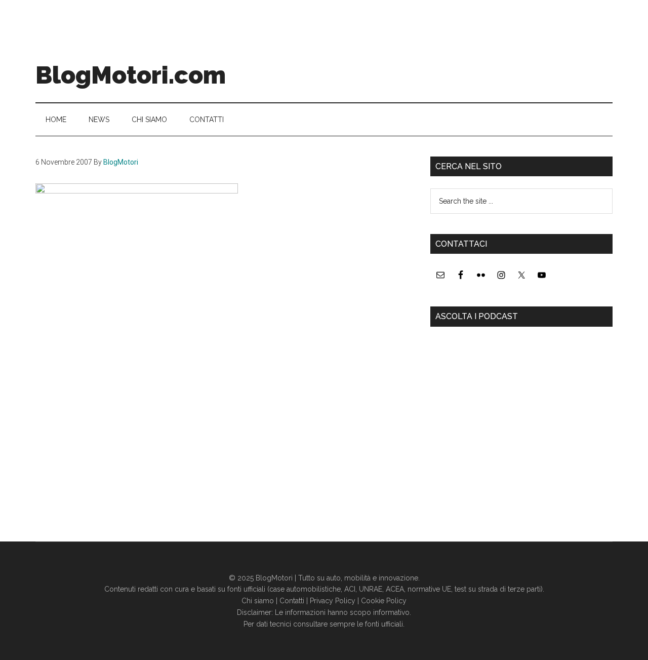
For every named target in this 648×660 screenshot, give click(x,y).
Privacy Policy (332, 601)
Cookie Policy (384, 601)
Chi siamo (257, 601)
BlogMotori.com (130, 75)
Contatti (291, 601)
